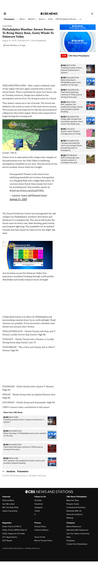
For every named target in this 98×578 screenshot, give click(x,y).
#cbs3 (13, 190)
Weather (31, 19)
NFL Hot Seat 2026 (10, 507)
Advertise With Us (73, 511)
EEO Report (7, 541)
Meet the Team (72, 500)
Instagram (38, 507)
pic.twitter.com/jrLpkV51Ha (30, 190)
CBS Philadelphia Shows (65, 19)
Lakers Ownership (9, 511)
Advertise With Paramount (77, 530)
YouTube (38, 500)
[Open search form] (92, 13)
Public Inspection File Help (13, 534)
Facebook (38, 504)
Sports (42, 19)
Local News (7, 26)
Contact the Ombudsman (76, 544)
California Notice (41, 530)
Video (50, 19)
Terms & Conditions (74, 514)
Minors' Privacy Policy (43, 541)
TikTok (37, 511)
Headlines (10, 471)
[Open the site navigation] (19, 14)
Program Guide (72, 504)
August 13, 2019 (18, 199)
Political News (8, 500)
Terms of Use (39, 537)
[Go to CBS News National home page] (49, 13)
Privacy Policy (40, 526)
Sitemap (69, 518)
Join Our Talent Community (77, 534)
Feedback (70, 541)
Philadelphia (9, 19)
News (22, 19)
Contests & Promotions (75, 507)
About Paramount (73, 526)
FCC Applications (9, 537)
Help (68, 537)
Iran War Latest (8, 504)
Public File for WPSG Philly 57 (14, 530)
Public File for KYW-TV (11, 526)
